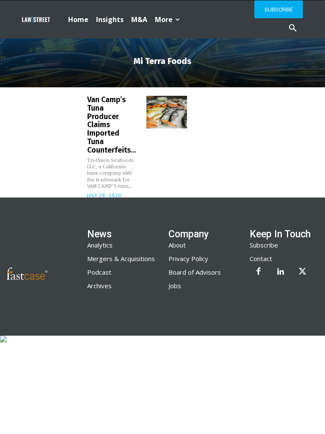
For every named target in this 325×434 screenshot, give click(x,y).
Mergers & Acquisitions (121, 258)
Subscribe (264, 245)
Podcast (99, 272)
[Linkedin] (280, 272)
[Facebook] (258, 272)
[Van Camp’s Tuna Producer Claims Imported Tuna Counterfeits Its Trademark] (166, 112)
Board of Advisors (194, 272)
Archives (99, 285)
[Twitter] (302, 272)
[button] (293, 28)
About (177, 245)
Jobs (174, 285)
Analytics (100, 245)
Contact (261, 258)
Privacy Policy (188, 258)
